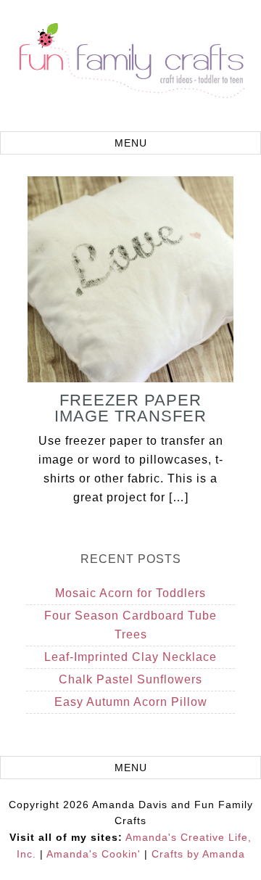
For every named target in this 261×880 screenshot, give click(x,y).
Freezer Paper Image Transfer (130, 408)
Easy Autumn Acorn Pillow (130, 702)
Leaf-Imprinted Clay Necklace (130, 657)
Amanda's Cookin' (93, 854)
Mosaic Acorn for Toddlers (130, 593)
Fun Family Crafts (130, 67)
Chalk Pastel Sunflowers (130, 679)
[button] (130, 143)
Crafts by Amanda (198, 854)
